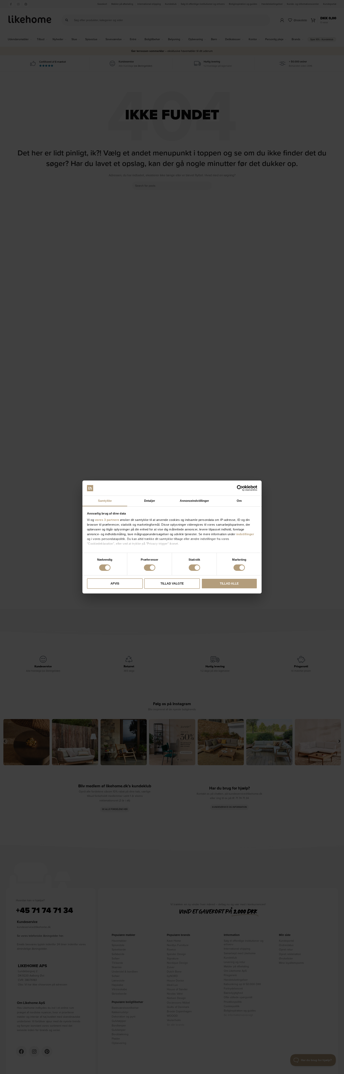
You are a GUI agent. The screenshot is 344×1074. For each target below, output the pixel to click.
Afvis (114, 583)
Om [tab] (239, 501)
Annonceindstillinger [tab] (194, 501)
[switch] (149, 567)
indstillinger (245, 534)
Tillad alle (229, 583)
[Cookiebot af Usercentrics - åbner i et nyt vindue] (239, 488)
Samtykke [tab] (105, 501)
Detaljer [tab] (149, 501)
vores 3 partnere (107, 519)
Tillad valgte (172, 583)
